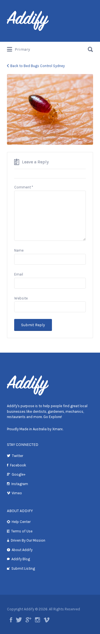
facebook (11, 619)
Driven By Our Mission (28, 540)
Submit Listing (23, 568)
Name (19, 250)
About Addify (22, 550)
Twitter (17, 456)
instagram (37, 619)
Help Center (21, 522)
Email (18, 274)
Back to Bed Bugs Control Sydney (37, 66)
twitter (19, 619)
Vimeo (17, 493)
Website (21, 298)
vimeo (46, 619)
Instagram (19, 484)
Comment (23, 187)
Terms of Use (21, 531)
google (28, 619)
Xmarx (57, 429)
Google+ (19, 474)
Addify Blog (20, 559)
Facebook (18, 465)
